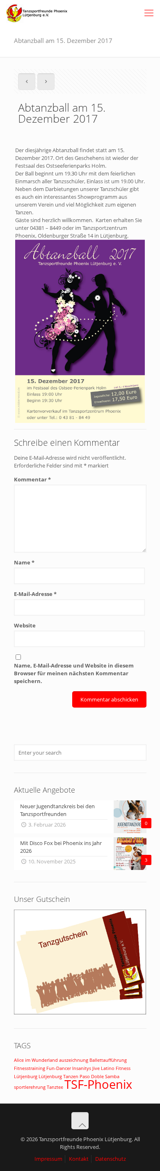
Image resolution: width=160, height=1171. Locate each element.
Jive (96, 1068)
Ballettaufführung (108, 1060)
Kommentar (32, 479)
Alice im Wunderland (36, 1060)
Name (24, 562)
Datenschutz (110, 1158)
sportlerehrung (30, 1087)
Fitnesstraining (29, 1068)
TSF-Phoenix (98, 1084)
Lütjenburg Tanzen (58, 1076)
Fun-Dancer (58, 1068)
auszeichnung (73, 1060)
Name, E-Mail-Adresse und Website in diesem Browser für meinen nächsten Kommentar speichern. (74, 673)
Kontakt (79, 1158)
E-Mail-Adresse (35, 594)
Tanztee (55, 1087)
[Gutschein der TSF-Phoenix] (80, 1012)
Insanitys (81, 1068)
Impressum (48, 1158)
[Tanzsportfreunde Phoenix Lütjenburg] (37, 12)
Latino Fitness (115, 1068)
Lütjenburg (25, 1076)
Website (25, 625)
